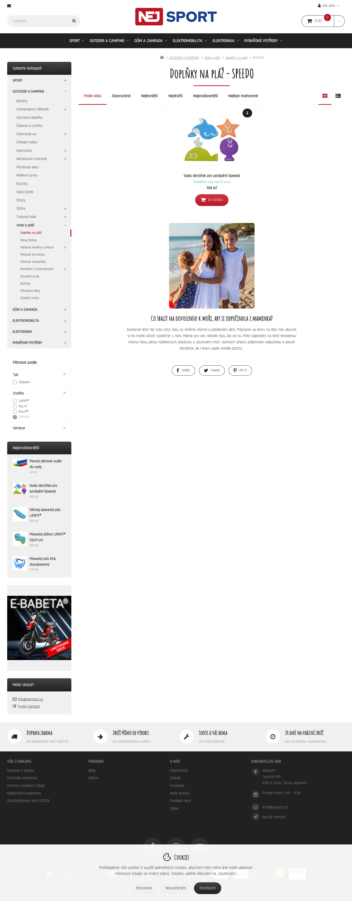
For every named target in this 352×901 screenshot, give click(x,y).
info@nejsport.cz (30, 699)
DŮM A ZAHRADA (149, 40)
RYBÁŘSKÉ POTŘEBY (261, 40)
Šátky (21, 208)
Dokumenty (179, 770)
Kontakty (177, 785)
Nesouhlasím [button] (176, 888)
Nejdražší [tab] (175, 96)
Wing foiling (28, 240)
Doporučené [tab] (121, 96)
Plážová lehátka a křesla (37, 247)
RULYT (23, 406)
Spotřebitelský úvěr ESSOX (28, 800)
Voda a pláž (25, 225)
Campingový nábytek (33, 109)
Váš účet (328, 5)
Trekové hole (26, 216)
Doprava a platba (20, 770)
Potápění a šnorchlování (36, 269)
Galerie (175, 778)
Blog (92, 770)
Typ (15, 374)
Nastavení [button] (144, 888)
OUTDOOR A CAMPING (107, 40)
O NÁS (175, 761)
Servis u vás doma (213, 732)
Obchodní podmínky (22, 778)
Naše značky (180, 793)
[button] (339, 21)
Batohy (22, 101)
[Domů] (176, 17)
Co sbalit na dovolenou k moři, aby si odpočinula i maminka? (212, 318)
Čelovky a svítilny (30, 125)
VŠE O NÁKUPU (19, 761)
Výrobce (19, 428)
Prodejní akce (180, 800)
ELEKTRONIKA (223, 40)
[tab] (324, 96)
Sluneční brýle (29, 276)
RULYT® (23, 412)
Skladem (24, 382)
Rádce (93, 778)
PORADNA (96, 761)
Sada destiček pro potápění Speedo (212, 175)
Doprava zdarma (39, 732)
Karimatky (24, 150)
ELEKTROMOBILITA (187, 40)
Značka (18, 393)
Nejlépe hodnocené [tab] (243, 96)
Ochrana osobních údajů (26, 785)
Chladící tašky (27, 142)
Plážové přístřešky (32, 254)
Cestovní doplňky (30, 117)
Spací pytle (25, 191)
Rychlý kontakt (29, 706)
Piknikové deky (28, 167)
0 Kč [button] (324, 21)
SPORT (74, 40)
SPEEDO (24, 417)
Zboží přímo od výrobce (131, 732)
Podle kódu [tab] (92, 96)
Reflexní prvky (27, 175)
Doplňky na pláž (31, 233)
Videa (174, 808)
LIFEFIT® (24, 401)
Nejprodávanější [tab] (205, 96)
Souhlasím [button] (207, 888)
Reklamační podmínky (24, 793)
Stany (21, 200)
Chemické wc (26, 134)
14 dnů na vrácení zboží (304, 732)
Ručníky (22, 183)
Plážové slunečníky (33, 262)
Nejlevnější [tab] (149, 96)
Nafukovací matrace (32, 158)
